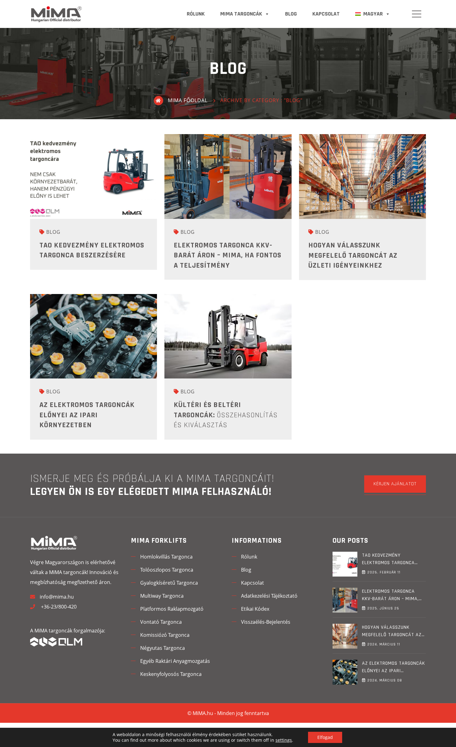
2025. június (383, 608)
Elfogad (325, 737)
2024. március (383, 644)
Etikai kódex (255, 608)
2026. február (383, 572)
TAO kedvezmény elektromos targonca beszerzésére (388, 562)
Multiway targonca (162, 595)
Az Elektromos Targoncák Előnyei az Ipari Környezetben (87, 415)
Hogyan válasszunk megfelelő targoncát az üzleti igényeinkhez (352, 255)
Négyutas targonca (162, 648)
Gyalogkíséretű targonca (169, 582)
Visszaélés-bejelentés (265, 621)
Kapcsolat (326, 13)
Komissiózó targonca (165, 635)
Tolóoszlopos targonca (166, 569)
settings (283, 740)
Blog (291, 13)
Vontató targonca (161, 621)
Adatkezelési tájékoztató (269, 595)
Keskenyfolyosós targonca (171, 674)
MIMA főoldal (188, 100)
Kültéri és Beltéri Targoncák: (226, 415)
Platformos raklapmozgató (171, 608)
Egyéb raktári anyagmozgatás (175, 661)
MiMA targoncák (241, 13)
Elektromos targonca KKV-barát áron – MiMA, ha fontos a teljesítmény (227, 255)
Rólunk (196, 13)
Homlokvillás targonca (166, 556)
